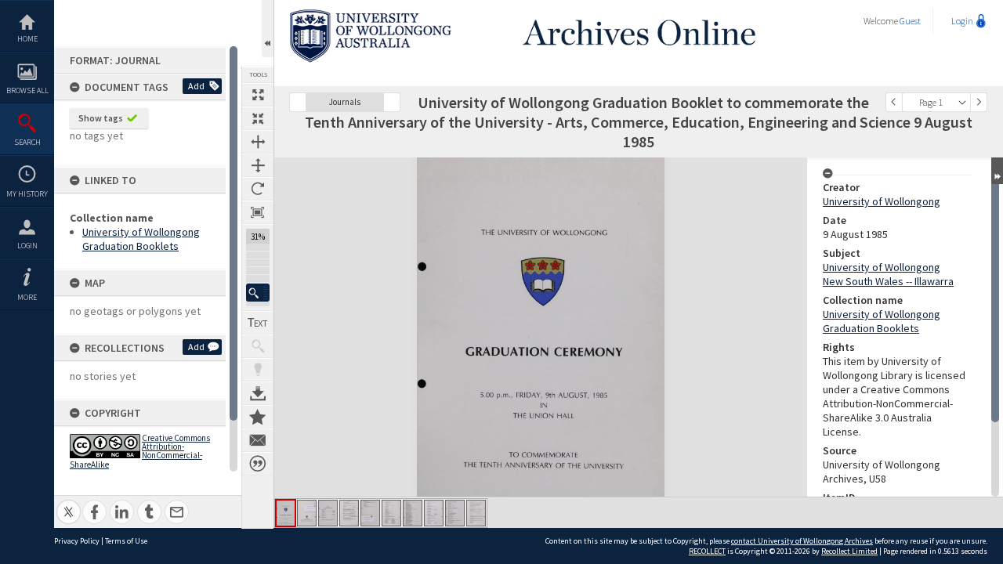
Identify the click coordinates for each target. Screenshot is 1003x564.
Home (27, 39)
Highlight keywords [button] (257, 369)
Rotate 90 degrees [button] (257, 189)
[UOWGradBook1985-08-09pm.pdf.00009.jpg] (455, 513)
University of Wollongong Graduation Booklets (141, 239)
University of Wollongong (881, 201)
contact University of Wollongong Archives (802, 541)
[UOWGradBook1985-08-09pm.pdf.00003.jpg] (328, 513)
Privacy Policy (77, 541)
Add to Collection (257, 416)
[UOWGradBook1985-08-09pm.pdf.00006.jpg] (391, 513)
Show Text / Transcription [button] (257, 322)
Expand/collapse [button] (997, 170)
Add (196, 86)
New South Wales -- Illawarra (888, 281)
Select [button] (962, 102)
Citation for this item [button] (257, 463)
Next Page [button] (979, 102)
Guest (910, 21)
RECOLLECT (707, 551)
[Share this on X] (68, 503)
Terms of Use (126, 541)
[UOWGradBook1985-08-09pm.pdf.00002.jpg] (307, 513)
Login (27, 245)
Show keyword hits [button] (257, 346)
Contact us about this (257, 440)
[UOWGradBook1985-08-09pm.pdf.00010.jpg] (476, 513)
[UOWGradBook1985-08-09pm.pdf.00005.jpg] (370, 513)
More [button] (27, 297)
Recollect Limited (849, 551)
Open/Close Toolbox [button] (267, 28)
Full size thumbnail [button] (257, 95)
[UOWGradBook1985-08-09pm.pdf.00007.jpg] (412, 513)
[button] (258, 293)
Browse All (27, 90)
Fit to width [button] (257, 142)
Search (27, 142)
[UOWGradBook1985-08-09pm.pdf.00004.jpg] (349, 513)
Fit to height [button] (257, 165)
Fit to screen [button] (257, 118)
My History (27, 194)
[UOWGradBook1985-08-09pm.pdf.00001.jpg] (285, 513)
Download (257, 393)
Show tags (100, 118)
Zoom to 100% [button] (257, 212)
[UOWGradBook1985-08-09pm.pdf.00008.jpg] (434, 513)
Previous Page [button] (894, 102)
